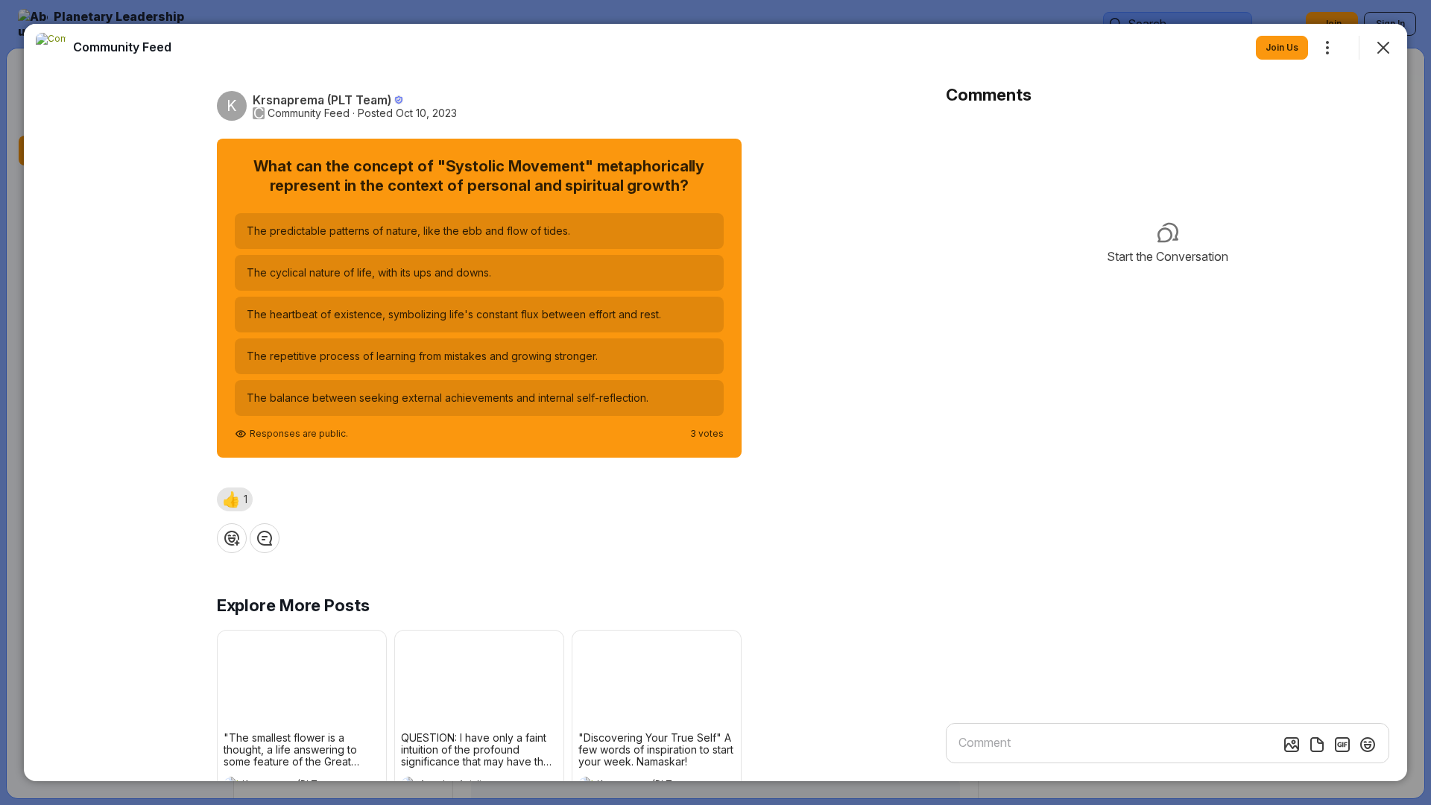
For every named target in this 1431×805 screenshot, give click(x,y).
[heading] (122, 47)
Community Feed (309, 113)
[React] (232, 538)
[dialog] (715, 402)
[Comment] (264, 538)
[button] (235, 499)
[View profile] (51, 48)
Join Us (1282, 47)
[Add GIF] (1342, 745)
